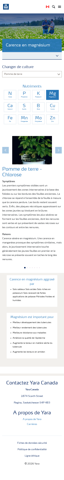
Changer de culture (17, 67)
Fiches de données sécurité (32, 443)
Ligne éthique (32, 456)
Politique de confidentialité (32, 449)
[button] (5, 150)
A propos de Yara (32, 419)
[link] (10, 95)
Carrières (32, 424)
